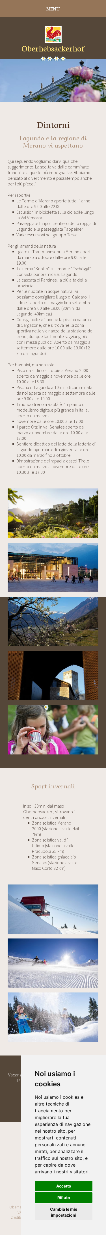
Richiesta (53, 123)
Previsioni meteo (53, 137)
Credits (16, 1217)
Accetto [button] (63, 1186)
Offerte (53, 108)
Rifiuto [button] (63, 1197)
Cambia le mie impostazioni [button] (63, 1212)
